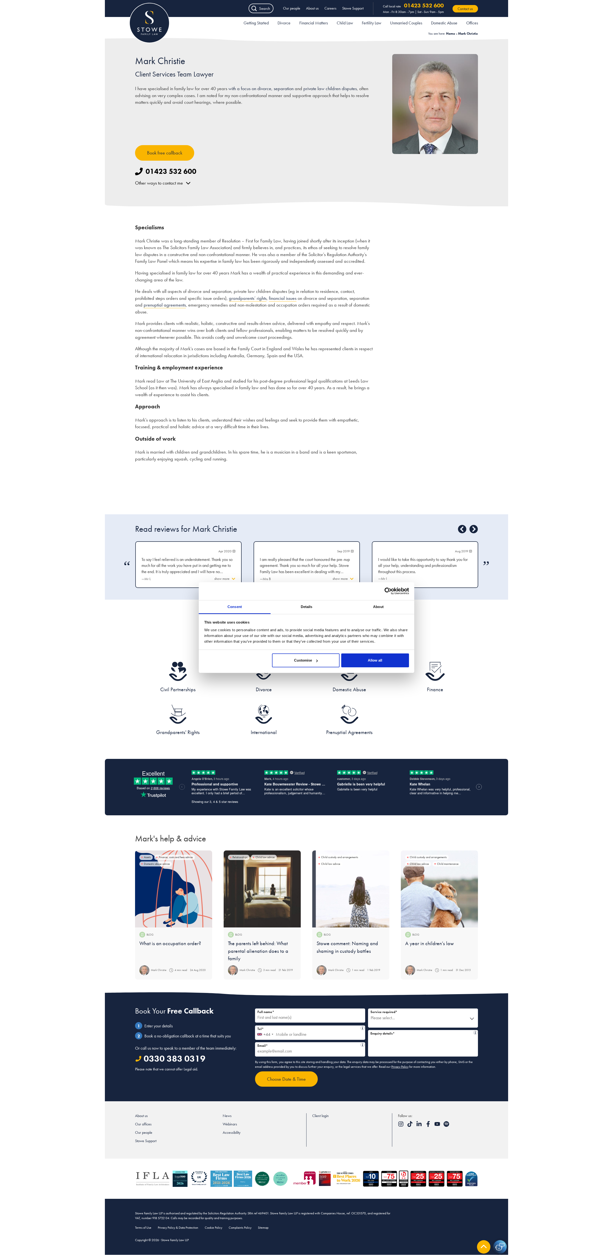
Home (450, 33)
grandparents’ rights (248, 298)
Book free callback (164, 153)
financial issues (282, 298)
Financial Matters (313, 23)
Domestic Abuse (444, 23)
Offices (472, 23)
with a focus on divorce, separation (261, 88)
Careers (330, 8)
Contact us (465, 8)
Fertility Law (371, 23)
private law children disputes (329, 88)
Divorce (284, 23)
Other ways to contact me (159, 183)
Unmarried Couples (406, 23)
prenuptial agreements (165, 305)
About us (312, 8)
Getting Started (256, 23)
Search (264, 8)
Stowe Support (352, 8)
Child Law (345, 23)
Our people (291, 8)
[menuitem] (256, 23)
